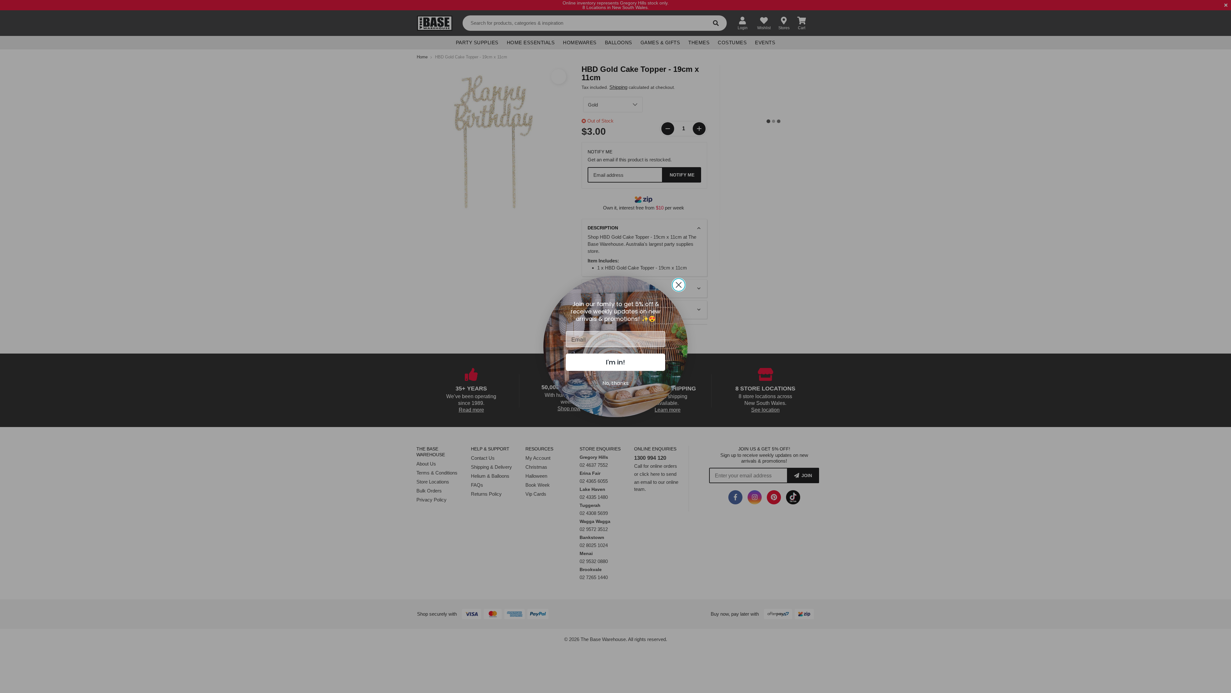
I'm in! (615, 362)
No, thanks (615, 383)
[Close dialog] (678, 284)
